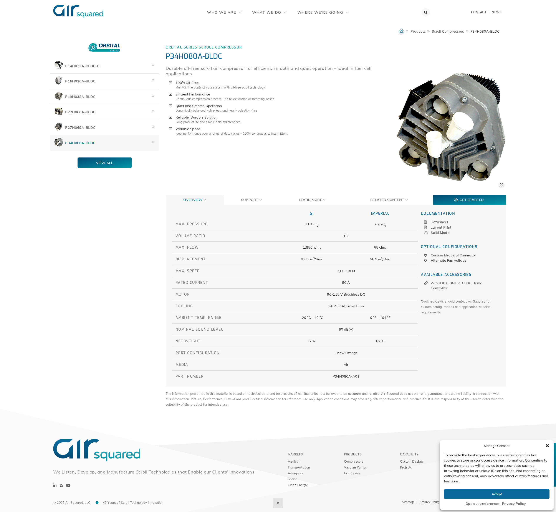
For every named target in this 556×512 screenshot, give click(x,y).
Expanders (352, 473)
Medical (293, 461)
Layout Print (441, 227)
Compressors (353, 461)
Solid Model (440, 232)
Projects (406, 467)
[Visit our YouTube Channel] (68, 485)
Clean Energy (298, 485)
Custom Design (411, 461)
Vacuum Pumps (355, 467)
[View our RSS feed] (61, 485)
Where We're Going (321, 12)
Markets (295, 454)
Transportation (299, 467)
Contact (478, 12)
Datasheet (439, 222)
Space (292, 479)
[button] (547, 445)
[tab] (195, 200)
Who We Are (222, 12)
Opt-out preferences (482, 503)
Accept (497, 494)
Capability (409, 454)
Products (417, 31)
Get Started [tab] (471, 199)
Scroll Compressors (448, 31)
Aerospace (296, 473)
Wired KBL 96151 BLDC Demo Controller (456, 285)
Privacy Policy (514, 503)
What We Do (267, 12)
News (496, 12)
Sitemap (408, 502)
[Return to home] (53, 8)
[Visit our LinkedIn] (54, 485)
